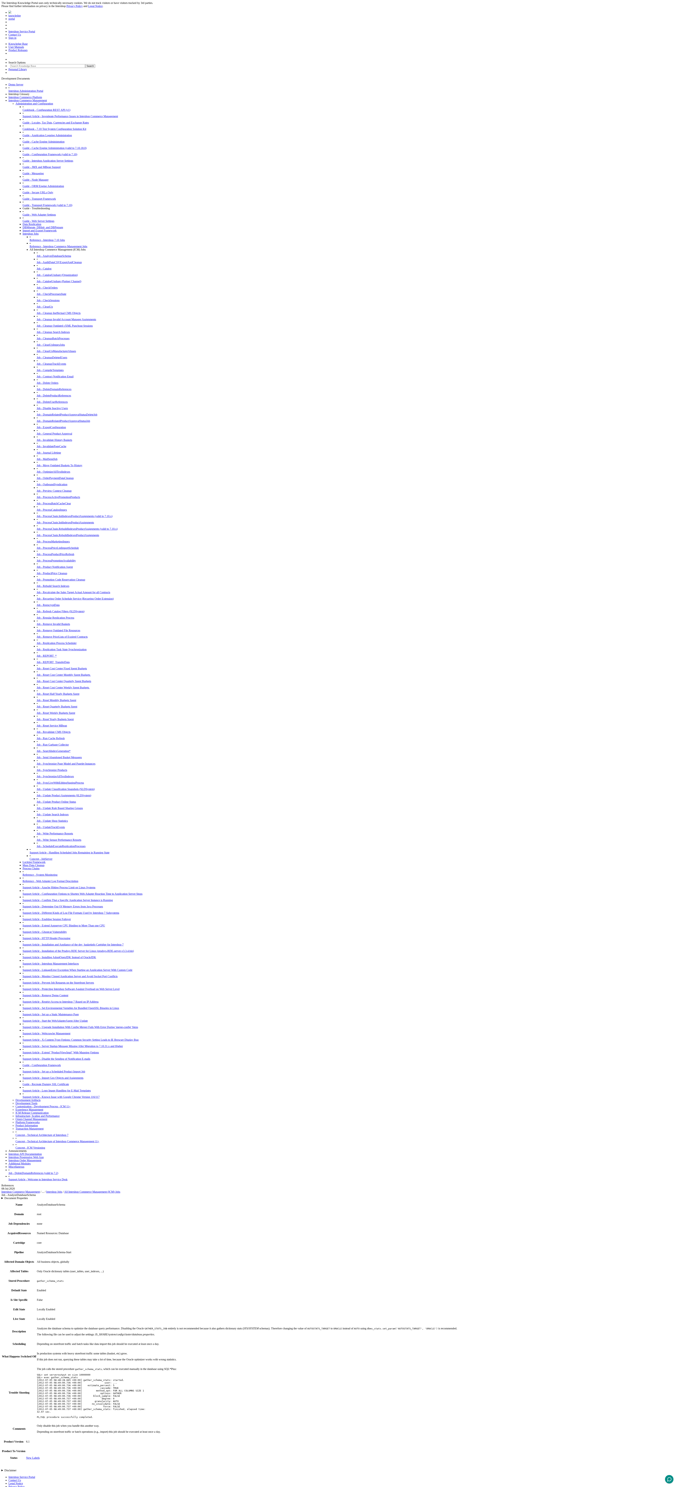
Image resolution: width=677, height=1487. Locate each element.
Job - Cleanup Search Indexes (53, 332)
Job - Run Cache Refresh (51, 738)
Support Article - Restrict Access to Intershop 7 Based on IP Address (61, 1001)
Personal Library (17, 69)
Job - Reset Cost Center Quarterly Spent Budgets (64, 681)
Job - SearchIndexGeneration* (54, 750)
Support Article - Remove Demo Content (45, 995)
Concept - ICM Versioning (30, 1147)
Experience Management (29, 1109)
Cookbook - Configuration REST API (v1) (46, 109)
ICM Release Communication (32, 1112)
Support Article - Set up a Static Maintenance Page (51, 1014)
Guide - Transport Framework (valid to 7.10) (47, 205)
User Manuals (16, 46)
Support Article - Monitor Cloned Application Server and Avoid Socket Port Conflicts (70, 976)
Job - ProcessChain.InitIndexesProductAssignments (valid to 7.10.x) (74, 516)
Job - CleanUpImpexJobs (51, 344)
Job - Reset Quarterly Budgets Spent (57, 706)
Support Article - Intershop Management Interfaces (51, 963)
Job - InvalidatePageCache (51, 446)
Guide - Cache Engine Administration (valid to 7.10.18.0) (55, 148)
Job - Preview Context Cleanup (54, 490)
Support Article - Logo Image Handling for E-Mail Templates (57, 1090)
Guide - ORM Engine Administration (43, 186)
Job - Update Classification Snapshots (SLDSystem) (66, 789)
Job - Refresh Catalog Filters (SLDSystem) (60, 611)
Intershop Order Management (24, 1160)
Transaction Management (30, 1128)
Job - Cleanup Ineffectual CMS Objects (59, 313)
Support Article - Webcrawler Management (46, 1033)
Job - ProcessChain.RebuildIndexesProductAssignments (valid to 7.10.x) (77, 528)
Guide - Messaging (33, 173)
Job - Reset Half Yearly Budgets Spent (58, 693)
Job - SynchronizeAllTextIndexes (55, 776)
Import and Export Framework (40, 230)
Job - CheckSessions (48, 300)
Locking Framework (34, 862)
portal (11, 18)
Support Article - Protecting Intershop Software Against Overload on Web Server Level (71, 989)
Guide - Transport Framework (39, 198)
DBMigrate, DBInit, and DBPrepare (43, 227)
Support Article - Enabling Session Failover (47, 919)
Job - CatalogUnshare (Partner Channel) (59, 281)
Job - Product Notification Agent (55, 566)
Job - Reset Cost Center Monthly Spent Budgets (64, 674)
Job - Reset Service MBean (52, 725)
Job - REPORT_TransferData (53, 662)
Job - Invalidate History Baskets (54, 439)
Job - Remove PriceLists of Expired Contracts (62, 636)
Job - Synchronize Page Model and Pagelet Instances (66, 763)
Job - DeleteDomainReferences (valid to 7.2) (33, 1173)
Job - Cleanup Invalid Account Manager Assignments (66, 319)
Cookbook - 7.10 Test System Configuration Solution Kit (54, 128)
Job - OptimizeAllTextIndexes (53, 471)
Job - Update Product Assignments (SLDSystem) (64, 795)
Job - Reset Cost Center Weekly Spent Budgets (63, 687)
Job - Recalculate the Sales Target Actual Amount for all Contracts (73, 592)
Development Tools (26, 1103)
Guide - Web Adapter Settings (39, 214)
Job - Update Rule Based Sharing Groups (60, 808)
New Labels (33, 1457)
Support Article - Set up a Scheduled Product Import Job (54, 1071)
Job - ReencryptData (48, 605)
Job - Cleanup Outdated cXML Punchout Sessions (65, 325)
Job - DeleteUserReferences (52, 401)
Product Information (27, 1125)
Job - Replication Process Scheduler (57, 643)
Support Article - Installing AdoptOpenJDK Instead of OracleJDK (59, 957)
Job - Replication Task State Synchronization (62, 649)
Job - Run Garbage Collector (53, 744)
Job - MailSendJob (47, 459)
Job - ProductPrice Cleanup (52, 573)
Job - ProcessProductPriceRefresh (55, 554)
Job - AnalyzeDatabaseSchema (54, 255)
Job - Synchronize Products (52, 770)
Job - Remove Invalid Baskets (53, 624)
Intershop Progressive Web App (26, 1157)
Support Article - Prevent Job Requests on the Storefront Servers (58, 982)
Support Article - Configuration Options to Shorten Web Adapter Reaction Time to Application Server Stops (82, 893)
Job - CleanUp (45, 306)
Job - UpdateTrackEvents (51, 827)
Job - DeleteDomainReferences (54, 389)
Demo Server (15, 84)
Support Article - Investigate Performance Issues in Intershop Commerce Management (70, 116)
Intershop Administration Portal (25, 90)
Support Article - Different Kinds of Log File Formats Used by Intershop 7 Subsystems (71, 912)
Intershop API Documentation (25, 1154)
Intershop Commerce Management (27, 100)
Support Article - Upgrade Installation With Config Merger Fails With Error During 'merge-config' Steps (80, 1027)
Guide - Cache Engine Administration (44, 141)
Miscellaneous (16, 1166)
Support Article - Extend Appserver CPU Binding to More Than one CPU (64, 925)
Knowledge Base (18, 43)
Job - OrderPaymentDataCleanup (55, 478)
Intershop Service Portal (21, 31)
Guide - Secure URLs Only (38, 192)
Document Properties (16, 1198)
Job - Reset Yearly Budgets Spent (55, 719)
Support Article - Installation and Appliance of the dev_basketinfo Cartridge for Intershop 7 (73, 944)
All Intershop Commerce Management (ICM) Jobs (92, 1191)
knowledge (14, 15)
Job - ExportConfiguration (51, 427)
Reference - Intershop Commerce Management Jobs (58, 246)
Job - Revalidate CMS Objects (54, 731)
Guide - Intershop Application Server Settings (48, 160)
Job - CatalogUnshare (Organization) (57, 274)
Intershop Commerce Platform (25, 97)
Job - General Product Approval (54, 433)
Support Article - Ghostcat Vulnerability (45, 931)
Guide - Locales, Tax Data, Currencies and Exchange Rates (56, 122)
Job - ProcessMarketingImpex (53, 541)
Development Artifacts (28, 1100)
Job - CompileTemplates (50, 370)
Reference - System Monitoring (40, 874)
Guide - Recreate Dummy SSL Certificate (46, 1084)
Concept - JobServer (41, 858)
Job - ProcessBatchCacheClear (54, 503)
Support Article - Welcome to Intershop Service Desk (38, 1179)
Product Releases (18, 50)
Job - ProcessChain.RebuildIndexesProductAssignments (68, 535)
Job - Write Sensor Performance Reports (59, 839)
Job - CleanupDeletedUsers (52, 357)
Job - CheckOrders (47, 287)
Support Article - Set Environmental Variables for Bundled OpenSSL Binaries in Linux (71, 1008)
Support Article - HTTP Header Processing (46, 938)
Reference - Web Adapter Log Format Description (50, 881)
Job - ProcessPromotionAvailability (56, 560)
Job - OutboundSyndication (52, 484)
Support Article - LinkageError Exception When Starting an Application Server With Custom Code (77, 969)
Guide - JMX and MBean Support (42, 167)
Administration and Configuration (34, 103)
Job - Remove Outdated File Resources (58, 630)
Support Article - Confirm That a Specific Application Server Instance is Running (68, 900)
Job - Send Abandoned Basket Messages (59, 757)
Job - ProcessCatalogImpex (52, 509)
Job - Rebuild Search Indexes (53, 585)
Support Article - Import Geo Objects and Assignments (53, 1077)
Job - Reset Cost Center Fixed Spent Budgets (62, 668)
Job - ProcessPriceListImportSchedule (58, 547)
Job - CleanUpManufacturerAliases (56, 351)
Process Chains (31, 868)
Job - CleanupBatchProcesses (53, 338)
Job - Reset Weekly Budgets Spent (56, 712)
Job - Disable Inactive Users (52, 408)
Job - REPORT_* (47, 655)
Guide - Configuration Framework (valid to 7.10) (50, 154)
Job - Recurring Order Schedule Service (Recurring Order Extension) (75, 598)
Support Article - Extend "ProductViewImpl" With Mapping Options (61, 1052)
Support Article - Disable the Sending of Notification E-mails (56, 1058)
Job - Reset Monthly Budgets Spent (56, 700)
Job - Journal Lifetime (49, 452)
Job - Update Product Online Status (56, 801)
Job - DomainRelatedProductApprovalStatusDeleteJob (67, 414)
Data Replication (32, 224)
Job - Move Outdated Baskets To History (59, 465)
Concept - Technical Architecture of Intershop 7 (42, 1134)
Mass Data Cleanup (33, 865)
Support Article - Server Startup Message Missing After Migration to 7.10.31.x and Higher (73, 1046)
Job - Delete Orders (47, 382)
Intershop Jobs (31, 233)
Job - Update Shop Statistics (52, 820)
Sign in (12, 37)
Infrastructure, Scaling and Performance (38, 1115)
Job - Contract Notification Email (55, 376)
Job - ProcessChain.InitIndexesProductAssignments (65, 522)
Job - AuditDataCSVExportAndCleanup (59, 262)
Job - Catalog (44, 268)
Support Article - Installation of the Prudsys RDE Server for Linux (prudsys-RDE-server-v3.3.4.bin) (78, 950)
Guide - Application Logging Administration (47, 135)
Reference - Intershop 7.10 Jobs (47, 240)
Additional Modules (19, 1163)
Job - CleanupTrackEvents (51, 363)
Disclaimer (10, 1470)
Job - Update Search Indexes (53, 814)
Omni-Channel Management (31, 1119)
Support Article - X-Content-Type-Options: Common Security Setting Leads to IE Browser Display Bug (81, 1039)
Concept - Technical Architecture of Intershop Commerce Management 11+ (57, 1141)
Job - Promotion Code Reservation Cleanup (61, 579)
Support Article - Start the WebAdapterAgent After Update (55, 1020)
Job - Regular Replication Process (55, 617)
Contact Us (14, 34)
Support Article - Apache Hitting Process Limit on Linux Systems (59, 887)
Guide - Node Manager (35, 179)
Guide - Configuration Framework (42, 1065)
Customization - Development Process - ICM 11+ (43, 1106)
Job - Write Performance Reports (55, 833)
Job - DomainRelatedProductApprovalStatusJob (63, 420)
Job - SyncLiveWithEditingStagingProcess (60, 782)
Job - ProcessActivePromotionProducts (58, 497)
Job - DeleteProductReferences (54, 395)
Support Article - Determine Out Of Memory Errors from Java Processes (63, 906)
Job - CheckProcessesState (51, 293)
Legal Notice (95, 6)
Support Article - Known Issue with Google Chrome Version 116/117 (61, 1096)
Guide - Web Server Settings (38, 221)
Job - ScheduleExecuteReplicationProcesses (61, 846)
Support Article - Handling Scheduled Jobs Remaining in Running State (69, 852)
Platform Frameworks (28, 1122)
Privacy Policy (74, 6)
